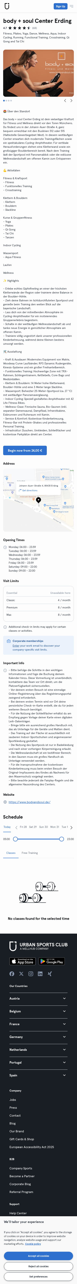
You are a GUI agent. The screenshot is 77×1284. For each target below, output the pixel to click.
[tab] (4, 100)
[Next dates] (71, 827)
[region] (38, 1250)
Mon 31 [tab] (54, 827)
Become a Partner (22, 1176)
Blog (12, 1123)
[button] (38, 998)
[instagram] (30, 973)
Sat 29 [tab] (33, 827)
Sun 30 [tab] (43, 827)
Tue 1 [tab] (65, 827)
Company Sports (20, 1168)
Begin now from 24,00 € (25, 450)
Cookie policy (33, 1243)
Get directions (29, 490)
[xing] (49, 973)
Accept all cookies (38, 1255)
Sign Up (60, 6)
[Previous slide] (65, 100)
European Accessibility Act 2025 (31, 1147)
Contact (15, 1115)
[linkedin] (40, 973)
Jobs (12, 1100)
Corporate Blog (20, 1184)
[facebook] (11, 973)
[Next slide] (71, 100)
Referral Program (21, 1192)
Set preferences (38, 1276)
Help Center (18, 1213)
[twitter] (21, 973)
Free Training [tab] (30, 853)
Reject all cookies (38, 1266)
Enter (16, 645)
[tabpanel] (38, 892)
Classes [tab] (10, 853)
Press (13, 1107)
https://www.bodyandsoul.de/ (30, 802)
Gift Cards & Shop (21, 1139)
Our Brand (16, 1131)
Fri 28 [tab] (23, 827)
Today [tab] (7, 827)
